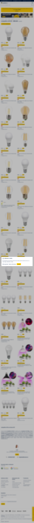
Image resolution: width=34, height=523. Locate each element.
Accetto (19, 264)
